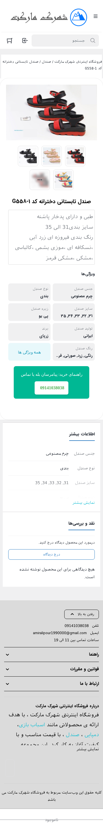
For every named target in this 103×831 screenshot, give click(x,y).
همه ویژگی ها (29, 352)
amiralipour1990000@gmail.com (60, 633)
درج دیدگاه (51, 554)
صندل (46, 62)
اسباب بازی (32, 725)
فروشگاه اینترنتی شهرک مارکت (78, 62)
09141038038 (77, 626)
